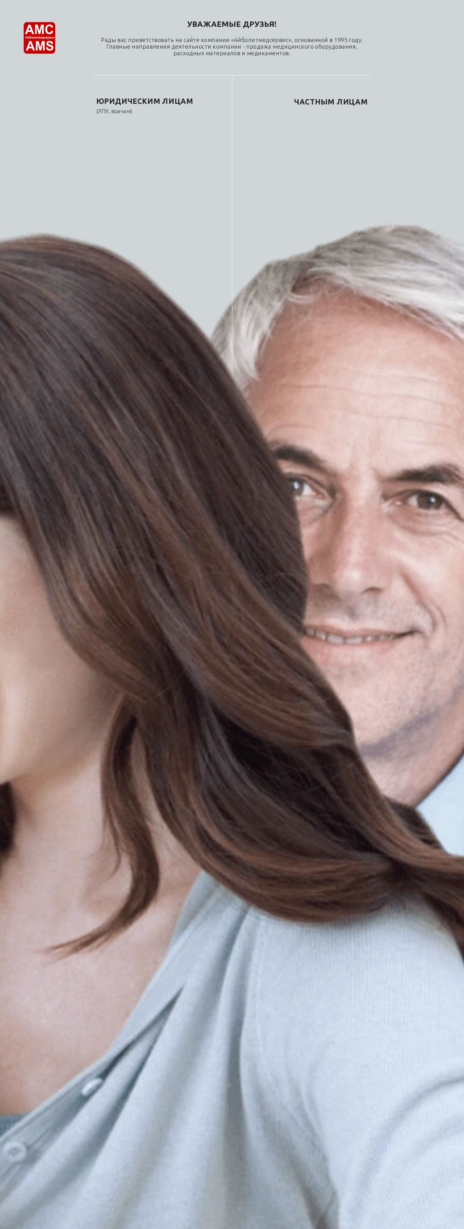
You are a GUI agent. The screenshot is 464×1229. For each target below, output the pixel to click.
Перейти (124, 140)
